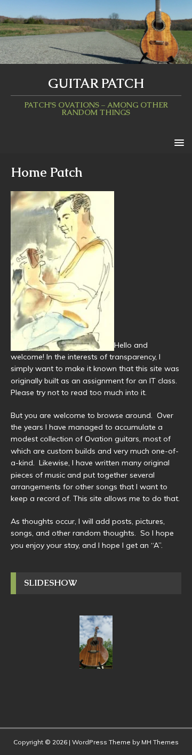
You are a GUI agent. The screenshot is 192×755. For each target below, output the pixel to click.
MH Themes (160, 742)
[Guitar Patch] (96, 57)
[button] (177, 142)
